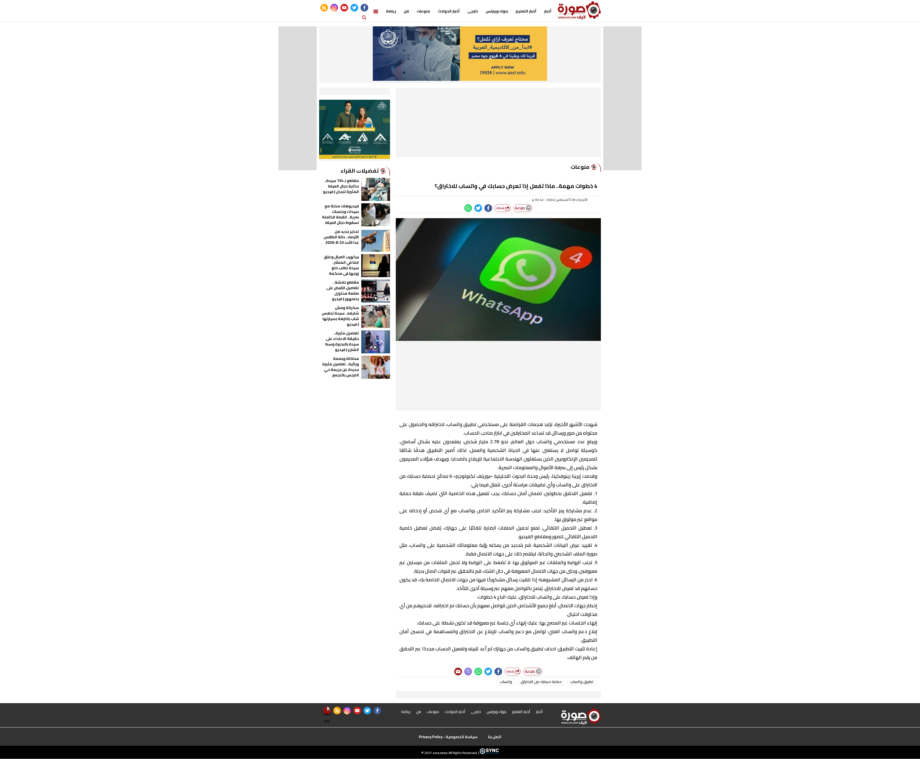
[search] (364, 17)
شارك (500, 208)
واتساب (506, 681)
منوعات (423, 11)
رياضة (391, 11)
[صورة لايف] (579, 10)
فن (406, 11)
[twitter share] (478, 208)
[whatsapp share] (468, 208)
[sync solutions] (489, 753)
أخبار (548, 11)
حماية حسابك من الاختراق (541, 681)
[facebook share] (488, 208)
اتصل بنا (494, 736)
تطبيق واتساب (581, 681)
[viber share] (468, 671)
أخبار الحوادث (449, 11)
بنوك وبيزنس (497, 11)
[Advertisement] (498, 123)
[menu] (376, 11)
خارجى (472, 11)
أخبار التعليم (526, 11)
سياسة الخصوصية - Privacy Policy (448, 736)
